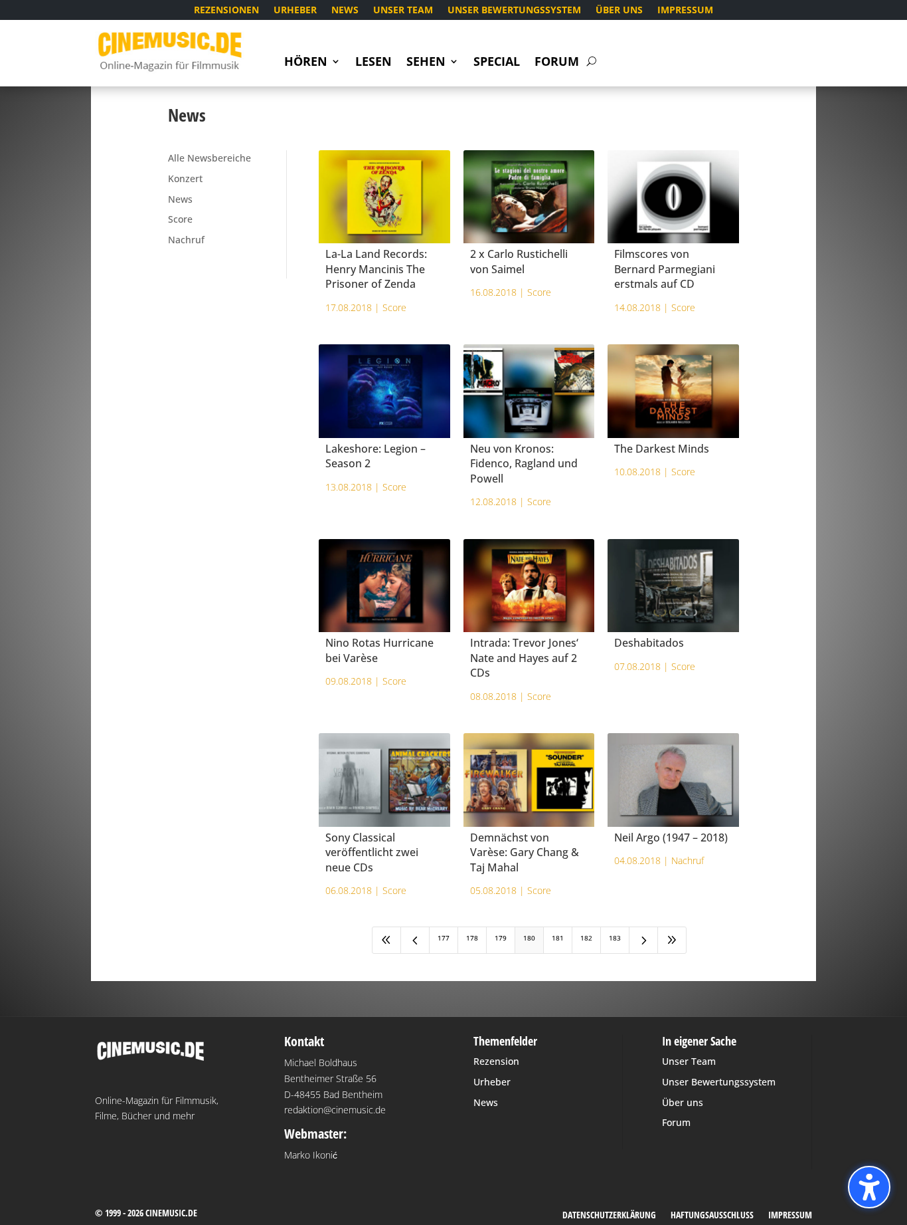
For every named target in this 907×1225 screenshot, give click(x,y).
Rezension (496, 1061)
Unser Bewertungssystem (514, 10)
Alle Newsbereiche (209, 158)
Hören (305, 62)
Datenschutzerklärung (609, 1215)
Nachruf (186, 239)
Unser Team (403, 10)
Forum (557, 62)
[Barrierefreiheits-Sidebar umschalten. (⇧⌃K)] (869, 1187)
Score (180, 219)
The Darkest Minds (661, 448)
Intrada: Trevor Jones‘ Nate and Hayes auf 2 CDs (524, 657)
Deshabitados (649, 642)
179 (501, 938)
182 (586, 938)
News (345, 10)
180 (529, 938)
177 (444, 938)
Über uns (619, 10)
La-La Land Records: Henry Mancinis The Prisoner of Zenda (376, 269)
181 (558, 938)
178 (472, 938)
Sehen (426, 62)
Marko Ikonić (310, 1155)
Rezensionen (226, 10)
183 (615, 938)
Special (496, 62)
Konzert (185, 178)
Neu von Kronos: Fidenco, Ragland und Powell (524, 463)
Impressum (685, 10)
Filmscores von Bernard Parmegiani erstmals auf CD (664, 269)
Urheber (295, 10)
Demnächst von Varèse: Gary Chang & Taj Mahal (524, 852)
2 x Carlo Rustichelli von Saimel (519, 261)
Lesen (373, 62)
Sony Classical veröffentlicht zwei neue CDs (371, 852)
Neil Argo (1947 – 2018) (671, 837)
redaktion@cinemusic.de (335, 1109)
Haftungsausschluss (712, 1215)
